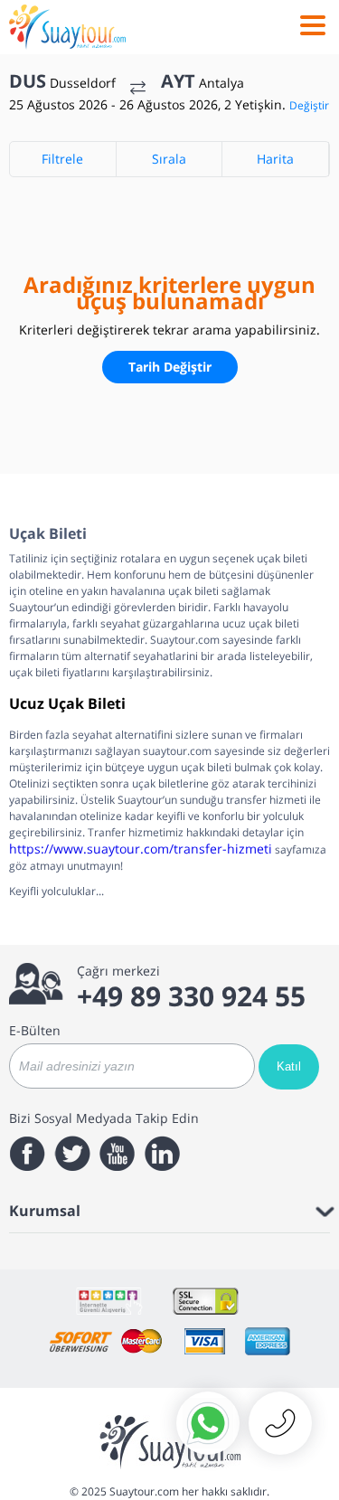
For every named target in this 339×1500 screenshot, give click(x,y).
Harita (275, 158)
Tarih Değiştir (170, 366)
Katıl (289, 1066)
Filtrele (62, 158)
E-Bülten (35, 1031)
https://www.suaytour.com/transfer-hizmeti (140, 848)
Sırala (169, 158)
